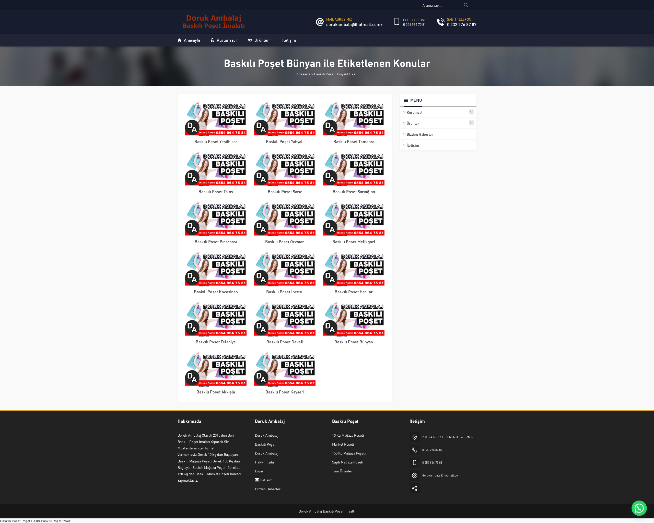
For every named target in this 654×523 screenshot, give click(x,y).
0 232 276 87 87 (461, 24)
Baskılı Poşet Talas (215, 191)
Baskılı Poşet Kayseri (284, 391)
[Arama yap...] (466, 5)
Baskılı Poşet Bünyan (353, 341)
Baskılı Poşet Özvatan (285, 241)
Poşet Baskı (30, 520)
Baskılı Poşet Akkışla (215, 391)
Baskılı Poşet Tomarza (353, 141)
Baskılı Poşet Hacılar (354, 291)
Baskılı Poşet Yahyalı (284, 141)
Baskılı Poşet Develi (284, 341)
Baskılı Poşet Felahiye (216, 341)
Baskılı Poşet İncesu (284, 291)
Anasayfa (303, 74)
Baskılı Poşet (10, 520)
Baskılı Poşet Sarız (285, 191)
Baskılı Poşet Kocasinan (216, 291)
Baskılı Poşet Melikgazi (353, 241)
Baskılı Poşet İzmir (56, 520)
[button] (639, 508)
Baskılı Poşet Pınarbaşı (216, 241)
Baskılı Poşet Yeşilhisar (215, 141)
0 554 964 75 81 (414, 24)
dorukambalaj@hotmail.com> (354, 24)
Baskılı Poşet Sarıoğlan (354, 191)
